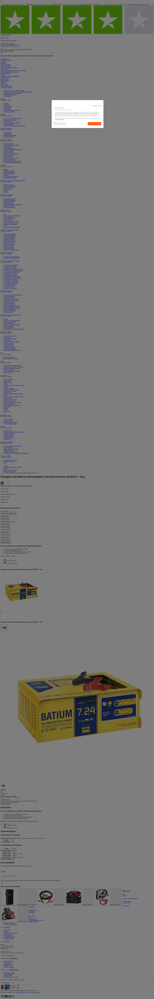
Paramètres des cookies (60, 123)
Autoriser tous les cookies (94, 123)
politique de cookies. (60, 119)
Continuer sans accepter (97, 105)
